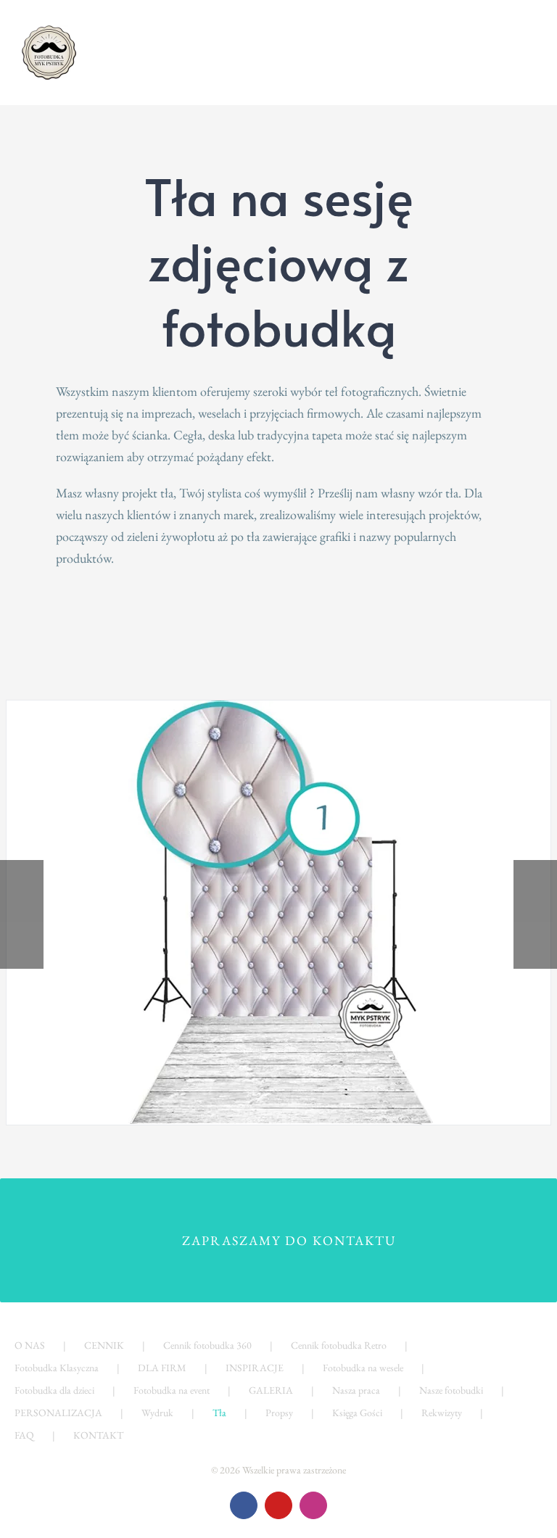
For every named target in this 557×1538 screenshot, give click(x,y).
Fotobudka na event (171, 1390)
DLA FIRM (162, 1367)
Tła (219, 1412)
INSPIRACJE (255, 1367)
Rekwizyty (441, 1412)
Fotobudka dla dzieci (54, 1390)
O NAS (30, 1345)
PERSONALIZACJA (58, 1412)
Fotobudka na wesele (363, 1367)
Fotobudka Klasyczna (57, 1367)
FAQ (24, 1435)
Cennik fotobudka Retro (339, 1345)
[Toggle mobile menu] (529, 40)
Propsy (279, 1412)
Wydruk (157, 1412)
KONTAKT (98, 1435)
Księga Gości (357, 1412)
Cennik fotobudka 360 (207, 1345)
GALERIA (271, 1390)
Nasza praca (356, 1390)
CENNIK (104, 1345)
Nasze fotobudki (451, 1390)
